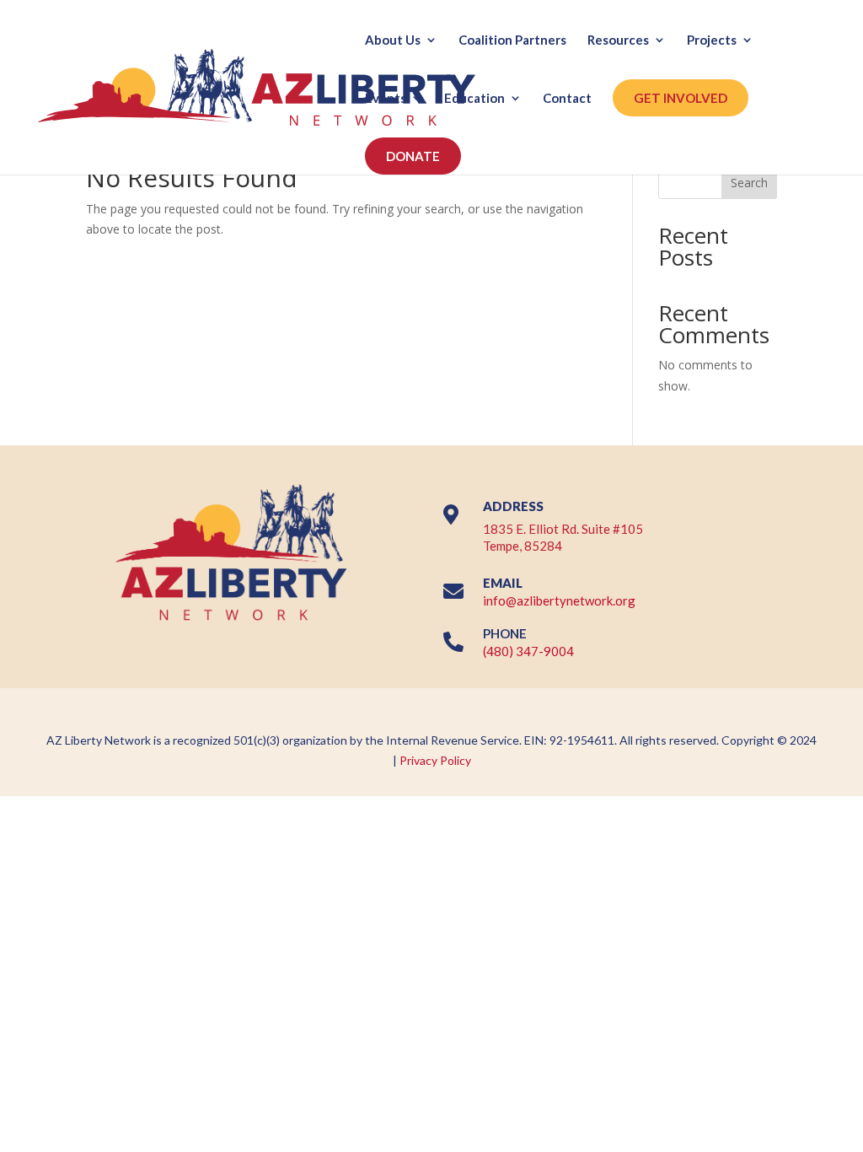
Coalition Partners (512, 40)
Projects (712, 40)
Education (474, 98)
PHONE (505, 633)
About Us (393, 40)
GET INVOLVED (680, 97)
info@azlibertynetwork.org (559, 600)
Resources (618, 40)
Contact (567, 98)
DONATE (413, 156)
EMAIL (503, 582)
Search (749, 183)
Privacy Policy (435, 760)
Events (385, 98)
